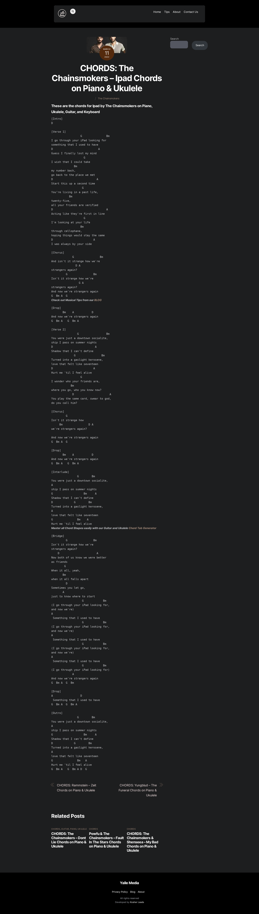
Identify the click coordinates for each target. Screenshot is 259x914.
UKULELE (82, 829)
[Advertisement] (189, 96)
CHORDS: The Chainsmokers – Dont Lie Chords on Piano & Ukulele (68, 840)
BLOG (98, 300)
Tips (167, 11)
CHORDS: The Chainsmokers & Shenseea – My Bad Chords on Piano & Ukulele (142, 842)
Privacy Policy (120, 891)
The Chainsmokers (108, 98)
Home (157, 11)
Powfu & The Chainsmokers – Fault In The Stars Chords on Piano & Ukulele (106, 840)
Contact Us (191, 11)
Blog (132, 891)
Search (174, 38)
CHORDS (55, 829)
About (176, 11)
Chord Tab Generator (142, 528)
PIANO (73, 829)
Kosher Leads (137, 902)
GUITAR (65, 829)
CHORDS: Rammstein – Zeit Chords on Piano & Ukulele (76, 787)
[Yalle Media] (62, 15)
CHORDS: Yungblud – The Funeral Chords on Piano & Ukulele (138, 790)
